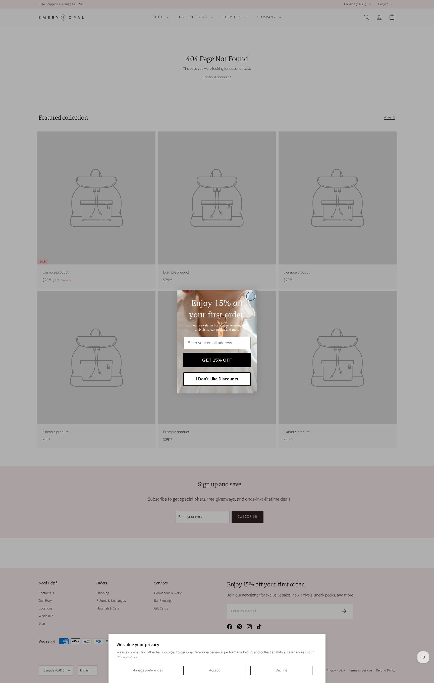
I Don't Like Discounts (217, 379)
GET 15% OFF (217, 360)
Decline (281, 670)
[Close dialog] (250, 296)
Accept (214, 670)
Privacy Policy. (127, 657)
